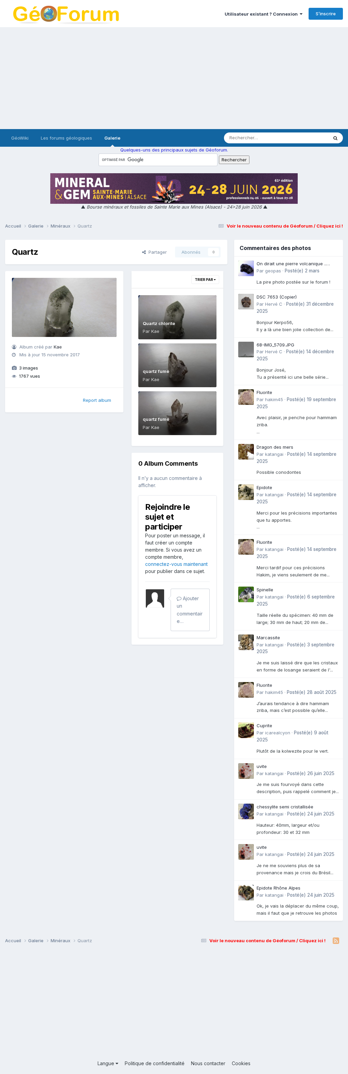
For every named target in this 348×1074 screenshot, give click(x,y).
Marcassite (268, 637)
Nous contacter (208, 1063)
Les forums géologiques (66, 138)
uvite (262, 766)
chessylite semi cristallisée (285, 806)
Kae (58, 347)
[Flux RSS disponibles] (336, 941)
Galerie (112, 138)
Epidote (264, 487)
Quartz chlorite (159, 323)
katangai (274, 454)
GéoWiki (20, 138)
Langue (107, 1063)
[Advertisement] (174, 78)
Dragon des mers (275, 447)
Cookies (241, 1063)
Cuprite (264, 725)
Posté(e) (302, 270)
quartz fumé (156, 371)
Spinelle (265, 589)
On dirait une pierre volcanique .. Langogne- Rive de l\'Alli (291, 264)
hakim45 (274, 399)
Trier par (204, 280)
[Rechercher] (335, 137)
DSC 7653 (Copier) (277, 297)
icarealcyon (277, 732)
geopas (273, 270)
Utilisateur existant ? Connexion (262, 14)
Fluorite (264, 392)
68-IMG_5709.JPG (275, 344)
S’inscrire (326, 13)
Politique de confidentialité (155, 1063)
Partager (156, 252)
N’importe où (306, 137)
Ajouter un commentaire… (190, 609)
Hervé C (273, 304)
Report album (97, 400)
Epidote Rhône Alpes (278, 888)
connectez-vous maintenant (176, 564)
